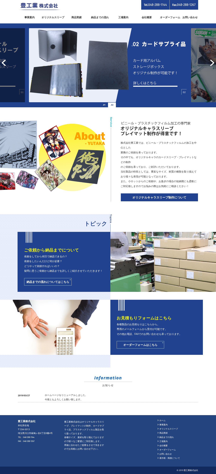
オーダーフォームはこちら (140, 345)
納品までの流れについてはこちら (48, 282)
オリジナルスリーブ (53, 17)
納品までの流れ (100, 17)
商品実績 (76, 17)
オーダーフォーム (170, 17)
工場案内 (123, 17)
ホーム (162, 420)
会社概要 (147, 17)
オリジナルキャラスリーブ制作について (159, 197)
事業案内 (30, 17)
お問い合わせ (190, 17)
